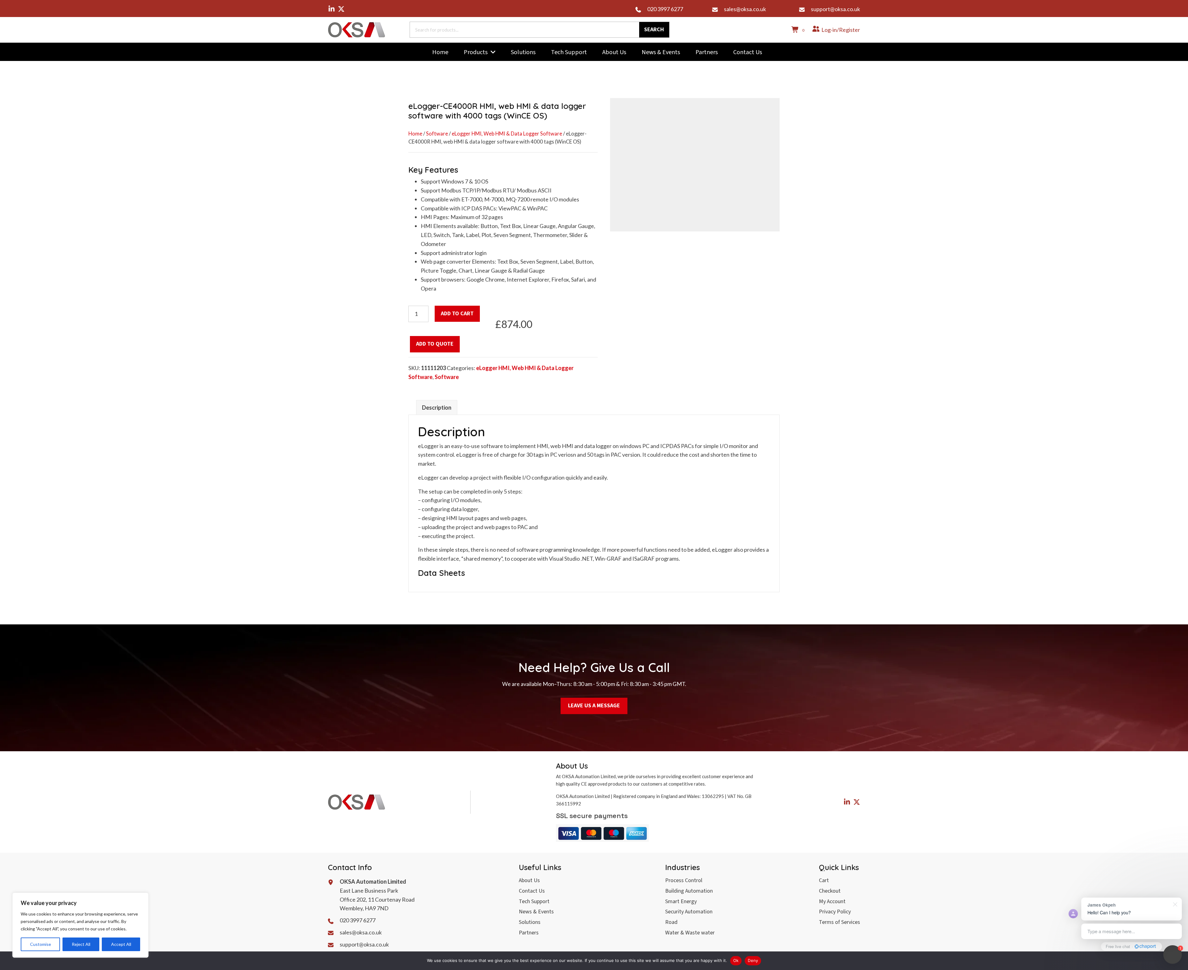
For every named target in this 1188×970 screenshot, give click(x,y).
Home (415, 134)
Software (437, 134)
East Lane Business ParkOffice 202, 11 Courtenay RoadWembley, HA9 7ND (377, 899)
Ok (736, 960)
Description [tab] (436, 407)
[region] (80, 925)
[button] (331, 9)
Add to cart (457, 313)
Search (654, 29)
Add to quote (435, 344)
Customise (40, 944)
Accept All (121, 944)
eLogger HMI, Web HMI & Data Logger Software (507, 134)
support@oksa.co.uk (835, 9)
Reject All (81, 944)
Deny (753, 960)
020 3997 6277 (665, 9)
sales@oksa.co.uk (745, 9)
